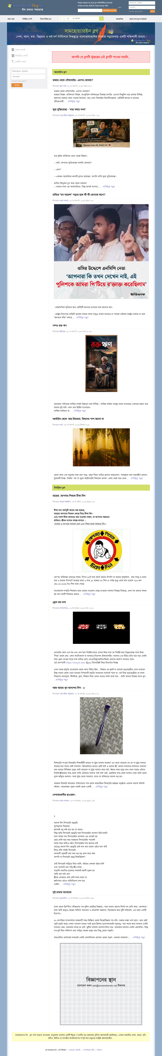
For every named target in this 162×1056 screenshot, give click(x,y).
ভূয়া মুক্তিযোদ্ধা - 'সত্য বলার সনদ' (69, 109)
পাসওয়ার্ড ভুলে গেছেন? (136, 11)
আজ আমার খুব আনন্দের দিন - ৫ (69, 687)
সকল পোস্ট (20, 49)
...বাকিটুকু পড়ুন (73, 101)
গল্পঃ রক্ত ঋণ (60, 325)
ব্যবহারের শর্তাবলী (74, 1050)
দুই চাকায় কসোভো (62, 892)
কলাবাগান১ (64, 608)
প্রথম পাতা (11, 19)
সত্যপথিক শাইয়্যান (67, 115)
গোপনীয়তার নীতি (88, 1050)
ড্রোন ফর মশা (59, 602)
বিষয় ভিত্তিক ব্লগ (45, 19)
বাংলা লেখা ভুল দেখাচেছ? (138, 19)
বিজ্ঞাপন (99, 1050)
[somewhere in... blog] (25, 7)
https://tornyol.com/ (76, 662)
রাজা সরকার (64, 800)
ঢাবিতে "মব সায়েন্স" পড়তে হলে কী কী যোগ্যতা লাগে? (79, 194)
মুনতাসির (63, 898)
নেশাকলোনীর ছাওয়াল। (64, 794)
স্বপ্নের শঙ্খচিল (65, 501)
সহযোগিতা (119, 19)
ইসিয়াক (62, 331)
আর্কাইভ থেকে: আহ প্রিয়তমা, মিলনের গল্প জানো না (78, 419)
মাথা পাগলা (64, 200)
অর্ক (61, 425)
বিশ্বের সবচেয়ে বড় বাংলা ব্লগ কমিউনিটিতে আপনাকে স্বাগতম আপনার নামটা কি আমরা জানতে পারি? (95, 4)
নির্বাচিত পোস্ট (27, 19)
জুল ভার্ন (63, 86)
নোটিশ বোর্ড (20, 61)
